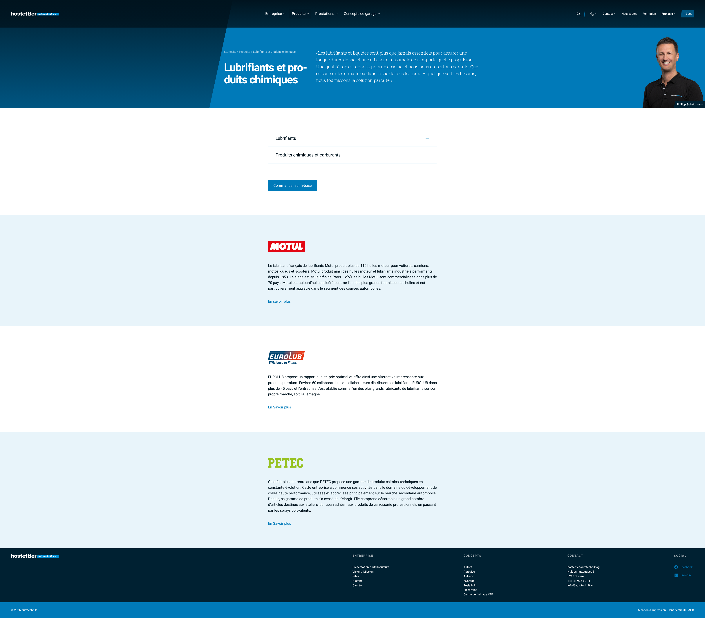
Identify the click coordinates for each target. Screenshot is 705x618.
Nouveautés (629, 13)
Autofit (468, 567)
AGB (691, 610)
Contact (608, 13)
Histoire (357, 581)
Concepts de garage (360, 13)
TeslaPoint (470, 585)
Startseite (230, 51)
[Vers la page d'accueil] (35, 14)
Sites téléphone (593, 14)
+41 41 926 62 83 (656, 136)
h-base (688, 13)
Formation (649, 13)
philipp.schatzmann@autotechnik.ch (671, 128)
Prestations (324, 13)
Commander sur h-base (292, 185)
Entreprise (273, 13)
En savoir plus (279, 301)
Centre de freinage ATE (478, 594)
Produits (299, 13)
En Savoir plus (279, 407)
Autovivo (469, 571)
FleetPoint (470, 590)
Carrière (357, 585)
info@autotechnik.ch (580, 585)
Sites (355, 576)
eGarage (469, 581)
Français (667, 13)
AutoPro (469, 576)
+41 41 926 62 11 (578, 581)
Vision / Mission (363, 571)
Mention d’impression (652, 610)
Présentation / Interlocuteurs (370, 567)
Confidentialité (677, 610)
